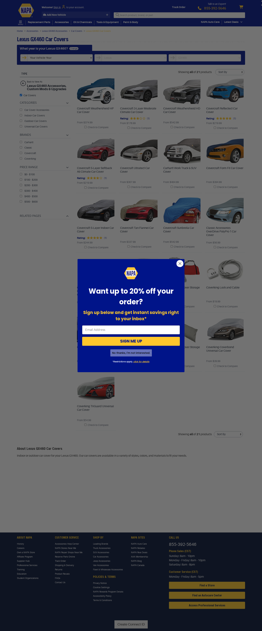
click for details (141, 361)
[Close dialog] (180, 263)
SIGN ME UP (131, 341)
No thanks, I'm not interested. (131, 353)
